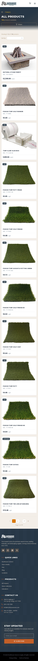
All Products (5, 583)
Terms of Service (24, 658)
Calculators (5, 589)
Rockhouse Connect (7, 562)
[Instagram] (8, 550)
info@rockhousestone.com (11, 607)
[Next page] (28, 521)
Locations (4, 573)
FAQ (3, 567)
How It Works (6, 564)
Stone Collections (7, 586)
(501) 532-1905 (8, 604)
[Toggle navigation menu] (35, 3)
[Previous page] (10, 521)
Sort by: (3, 38)
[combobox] (13, 38)
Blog (3, 570)
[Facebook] (3, 550)
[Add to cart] (33, 68)
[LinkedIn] (12, 550)
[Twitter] (17, 550)
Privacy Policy (13, 658)
